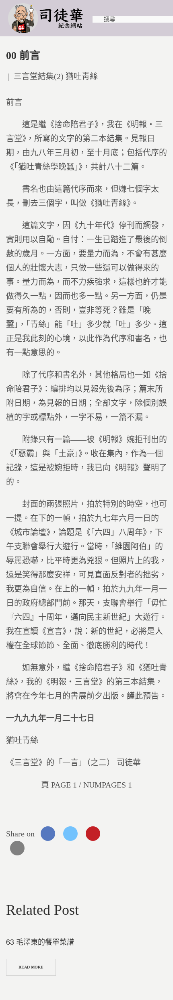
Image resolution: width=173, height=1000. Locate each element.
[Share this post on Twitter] (70, 833)
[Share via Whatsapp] (115, 833)
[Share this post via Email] (17, 848)
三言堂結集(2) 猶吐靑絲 (56, 76)
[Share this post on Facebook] (48, 833)
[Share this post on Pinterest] (93, 833)
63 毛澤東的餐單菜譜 (40, 941)
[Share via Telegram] (138, 833)
